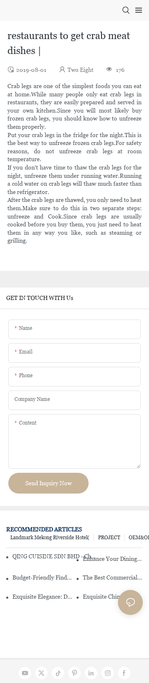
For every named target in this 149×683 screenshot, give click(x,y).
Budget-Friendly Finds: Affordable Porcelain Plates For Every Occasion (42, 577)
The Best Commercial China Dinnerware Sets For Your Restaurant (113, 577)
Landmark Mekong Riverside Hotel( (49, 538)
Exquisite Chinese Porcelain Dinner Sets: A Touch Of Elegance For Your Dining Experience (113, 596)
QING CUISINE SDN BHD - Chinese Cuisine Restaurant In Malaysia (54, 556)
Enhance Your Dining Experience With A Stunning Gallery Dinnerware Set (113, 558)
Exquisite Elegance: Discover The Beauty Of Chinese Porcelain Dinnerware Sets (42, 596)
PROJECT (109, 538)
